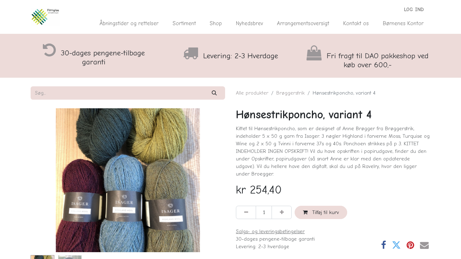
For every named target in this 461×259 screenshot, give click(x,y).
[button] (45, 180)
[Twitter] (396, 245)
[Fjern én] (246, 212)
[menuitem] (129, 23)
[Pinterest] (410, 245)
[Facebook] (383, 245)
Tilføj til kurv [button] (324, 212)
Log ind (414, 9)
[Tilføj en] (282, 212)
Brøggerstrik (290, 93)
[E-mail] (424, 245)
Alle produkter (252, 93)
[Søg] (214, 93)
